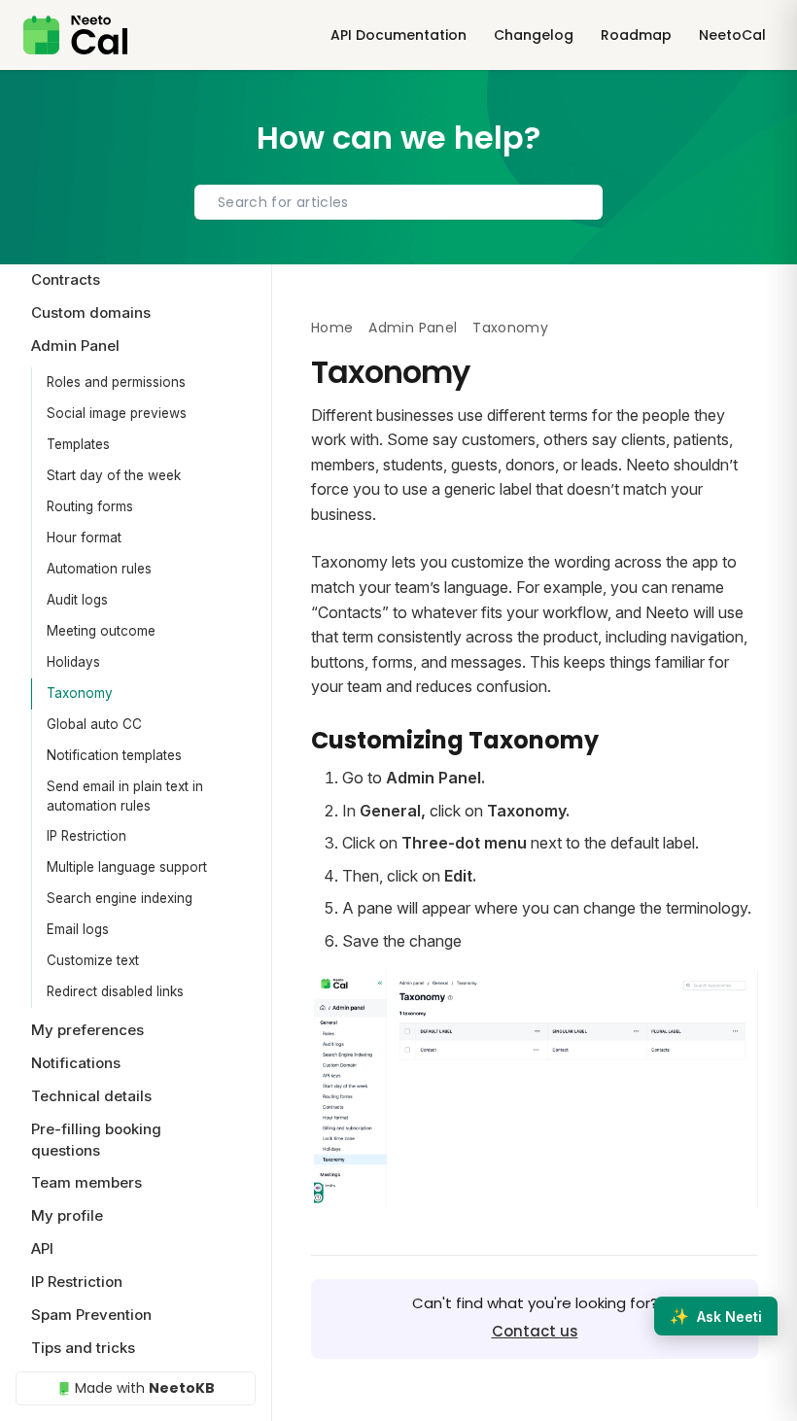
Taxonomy (80, 693)
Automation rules (99, 568)
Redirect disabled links (115, 991)
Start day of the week (114, 475)
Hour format (84, 537)
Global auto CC (94, 724)
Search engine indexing (119, 898)
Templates (78, 444)
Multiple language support (127, 867)
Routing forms (90, 506)
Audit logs (77, 599)
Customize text (93, 960)
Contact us (535, 1331)
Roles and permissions (116, 382)
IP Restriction (86, 836)
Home (332, 327)
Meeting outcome (101, 631)
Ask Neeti (716, 1316)
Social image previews (117, 413)
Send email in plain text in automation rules (125, 796)
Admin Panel (412, 327)
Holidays (73, 662)
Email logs (78, 929)
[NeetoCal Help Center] (75, 35)
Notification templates (114, 755)
